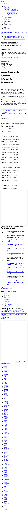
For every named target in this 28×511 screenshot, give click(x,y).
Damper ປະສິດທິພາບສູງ (12, 10)
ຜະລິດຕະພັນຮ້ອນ (9, 310)
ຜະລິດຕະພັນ (7, 8)
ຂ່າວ (5, 16)
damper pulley (4, 314)
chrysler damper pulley (21, 313)
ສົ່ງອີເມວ (3, 318)
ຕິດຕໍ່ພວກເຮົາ (7, 19)
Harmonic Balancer (11, 9)
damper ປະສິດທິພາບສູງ (6, 311)
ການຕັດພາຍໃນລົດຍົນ (12, 13)
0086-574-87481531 (7, 288)
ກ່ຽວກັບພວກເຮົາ (8, 17)
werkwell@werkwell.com (10, 291)
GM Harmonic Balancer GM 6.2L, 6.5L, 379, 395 (15, 236)
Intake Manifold (10, 14)
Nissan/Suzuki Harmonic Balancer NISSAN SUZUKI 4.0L (15, 282)
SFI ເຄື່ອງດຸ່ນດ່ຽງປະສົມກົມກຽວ (16, 314)
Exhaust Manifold (11, 12)
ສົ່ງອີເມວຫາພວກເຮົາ (6, 68)
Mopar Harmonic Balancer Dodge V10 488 (15, 245)
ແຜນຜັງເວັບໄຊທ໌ (19, 310)
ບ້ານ (5, 6)
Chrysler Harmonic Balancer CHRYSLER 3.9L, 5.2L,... (15, 264)
